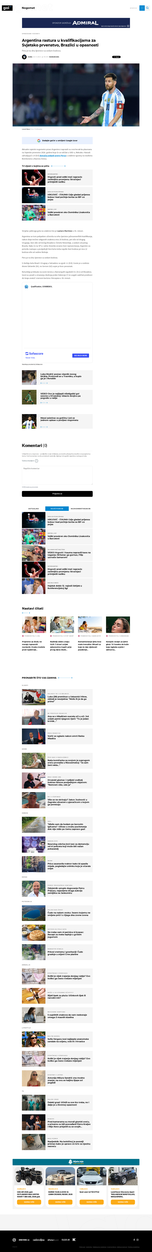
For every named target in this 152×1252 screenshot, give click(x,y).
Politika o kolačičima (133, 1247)
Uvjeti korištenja (111, 1247)
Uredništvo (89, 1247)
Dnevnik (24, 1240)
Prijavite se (57, 494)
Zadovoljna (39, 1240)
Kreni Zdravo (74, 1240)
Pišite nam (82, 1247)
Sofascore (39, 364)
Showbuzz (53, 1240)
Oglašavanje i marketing (99, 1247)
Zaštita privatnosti (122, 1247)
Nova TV (14, 1240)
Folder (66, 1240)
